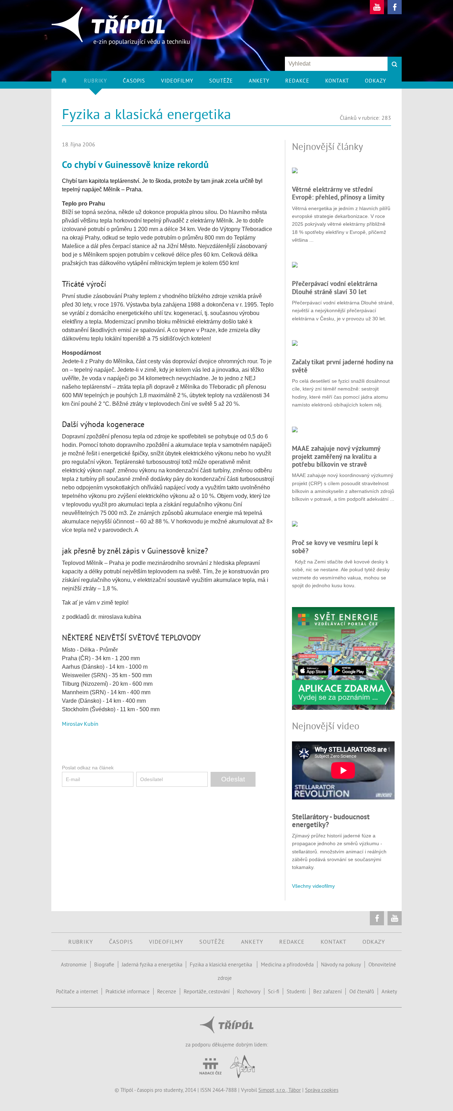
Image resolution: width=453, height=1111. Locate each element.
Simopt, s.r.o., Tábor (279, 1090)
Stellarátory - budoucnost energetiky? (330, 820)
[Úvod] (72, 83)
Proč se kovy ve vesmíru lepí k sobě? (335, 546)
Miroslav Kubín (80, 723)
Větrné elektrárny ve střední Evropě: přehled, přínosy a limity (338, 193)
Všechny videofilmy (313, 886)
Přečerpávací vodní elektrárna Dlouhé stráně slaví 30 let (334, 287)
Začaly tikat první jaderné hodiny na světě (342, 366)
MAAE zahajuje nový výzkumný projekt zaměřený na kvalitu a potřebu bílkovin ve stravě (336, 456)
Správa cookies (321, 1090)
